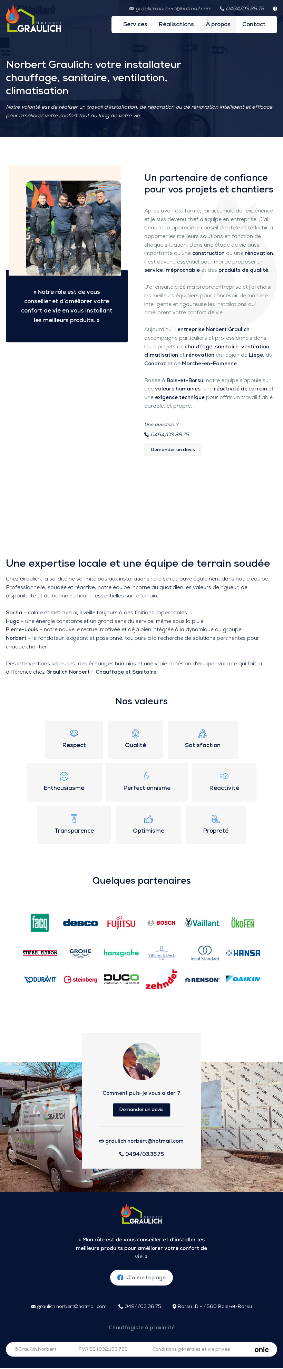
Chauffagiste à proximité (142, 1327)
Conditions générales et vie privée (191, 1349)
